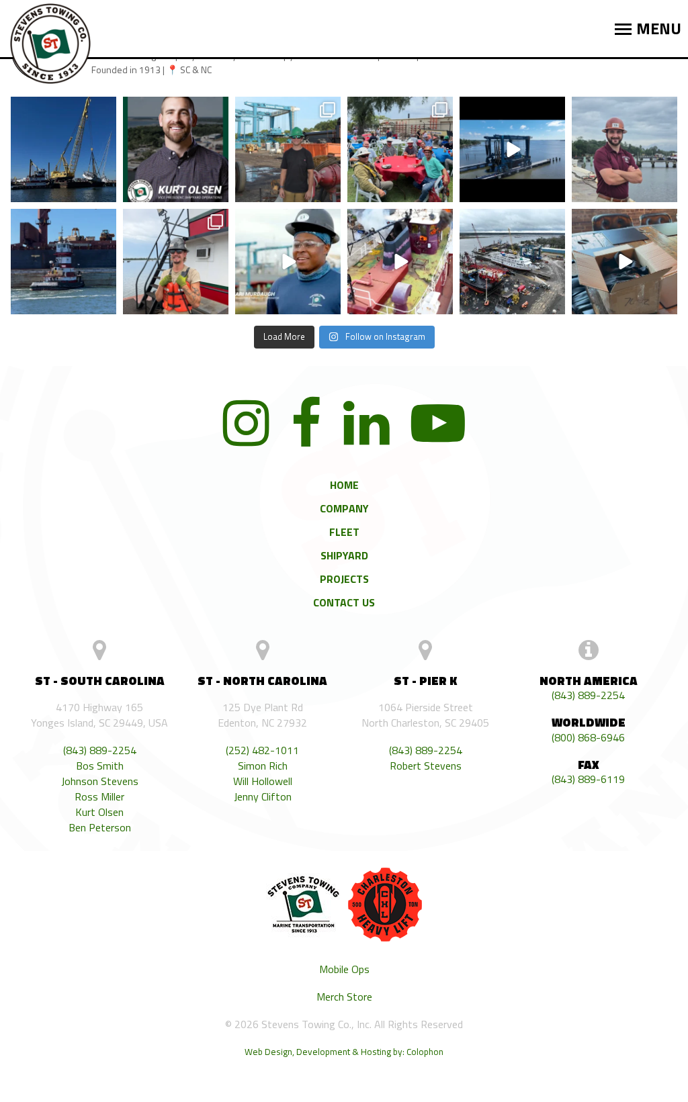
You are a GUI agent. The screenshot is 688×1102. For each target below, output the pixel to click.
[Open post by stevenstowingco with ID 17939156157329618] (624, 149)
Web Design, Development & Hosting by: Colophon (344, 1051)
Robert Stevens (426, 766)
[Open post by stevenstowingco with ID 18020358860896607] (512, 261)
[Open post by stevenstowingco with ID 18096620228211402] (175, 261)
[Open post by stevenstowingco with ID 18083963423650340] (288, 261)
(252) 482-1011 (262, 750)
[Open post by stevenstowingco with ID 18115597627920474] (400, 261)
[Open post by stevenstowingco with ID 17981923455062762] (288, 149)
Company (344, 508)
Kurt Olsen (99, 812)
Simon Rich (263, 766)
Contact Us (344, 602)
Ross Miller (99, 797)
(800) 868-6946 (588, 737)
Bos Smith (100, 766)
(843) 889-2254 (99, 750)
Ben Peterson (100, 827)
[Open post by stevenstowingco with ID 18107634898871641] (175, 149)
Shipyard (344, 555)
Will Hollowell (262, 781)
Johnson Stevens (99, 781)
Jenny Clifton (263, 797)
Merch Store (344, 997)
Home (344, 485)
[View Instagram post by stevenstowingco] (104, 191)
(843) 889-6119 (588, 779)
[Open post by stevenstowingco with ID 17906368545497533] (63, 149)
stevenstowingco (62, 115)
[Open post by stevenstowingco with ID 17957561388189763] (400, 149)
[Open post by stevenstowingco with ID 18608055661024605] (63, 261)
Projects (344, 579)
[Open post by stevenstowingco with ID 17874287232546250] (512, 149)
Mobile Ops (344, 969)
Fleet (344, 532)
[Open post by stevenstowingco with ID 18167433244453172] (624, 261)
